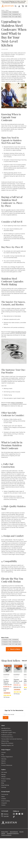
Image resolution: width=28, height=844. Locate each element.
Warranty (3, 759)
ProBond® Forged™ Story (8, 732)
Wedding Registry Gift (7, 745)
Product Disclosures (6, 835)
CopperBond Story (6, 730)
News (7, 10)
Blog (2, 783)
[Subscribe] (5, 717)
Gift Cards (4, 772)
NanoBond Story (5, 728)
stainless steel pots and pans (11, 16)
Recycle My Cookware (7, 743)
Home (2, 10)
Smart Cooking (5, 801)
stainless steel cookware (10, 12)
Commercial (4, 794)
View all (24, 660)
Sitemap (3, 787)
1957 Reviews (6, 697)
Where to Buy (5, 741)
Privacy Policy (4, 831)
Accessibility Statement (13, 833)
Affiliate (3, 776)
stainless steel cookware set (11, 14)
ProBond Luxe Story (6, 734)
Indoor (3, 796)
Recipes (3, 774)
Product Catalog (5, 778)
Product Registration (7, 756)
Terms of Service (14, 831)
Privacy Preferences (6, 765)
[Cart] (23, 6)
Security (21, 831)
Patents (3, 761)
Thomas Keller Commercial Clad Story (11, 739)
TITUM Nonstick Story (7, 736)
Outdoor (3, 798)
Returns (3, 763)
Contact (3, 752)
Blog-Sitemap (5, 785)
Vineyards (4, 803)
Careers (3, 805)
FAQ (2, 754)
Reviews (3, 781)
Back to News (15, 649)
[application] (13, 2)
